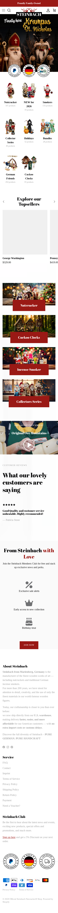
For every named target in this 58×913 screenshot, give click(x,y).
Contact (6, 768)
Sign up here (9, 837)
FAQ (5, 762)
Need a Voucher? (11, 805)
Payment (7, 800)
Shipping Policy (11, 789)
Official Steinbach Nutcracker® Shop (26, 899)
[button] (29, 444)
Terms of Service (11, 778)
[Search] (10, 10)
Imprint (6, 773)
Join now (29, 645)
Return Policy (10, 795)
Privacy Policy (10, 784)
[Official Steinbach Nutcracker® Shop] (29, 12)
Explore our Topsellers (29, 201)
